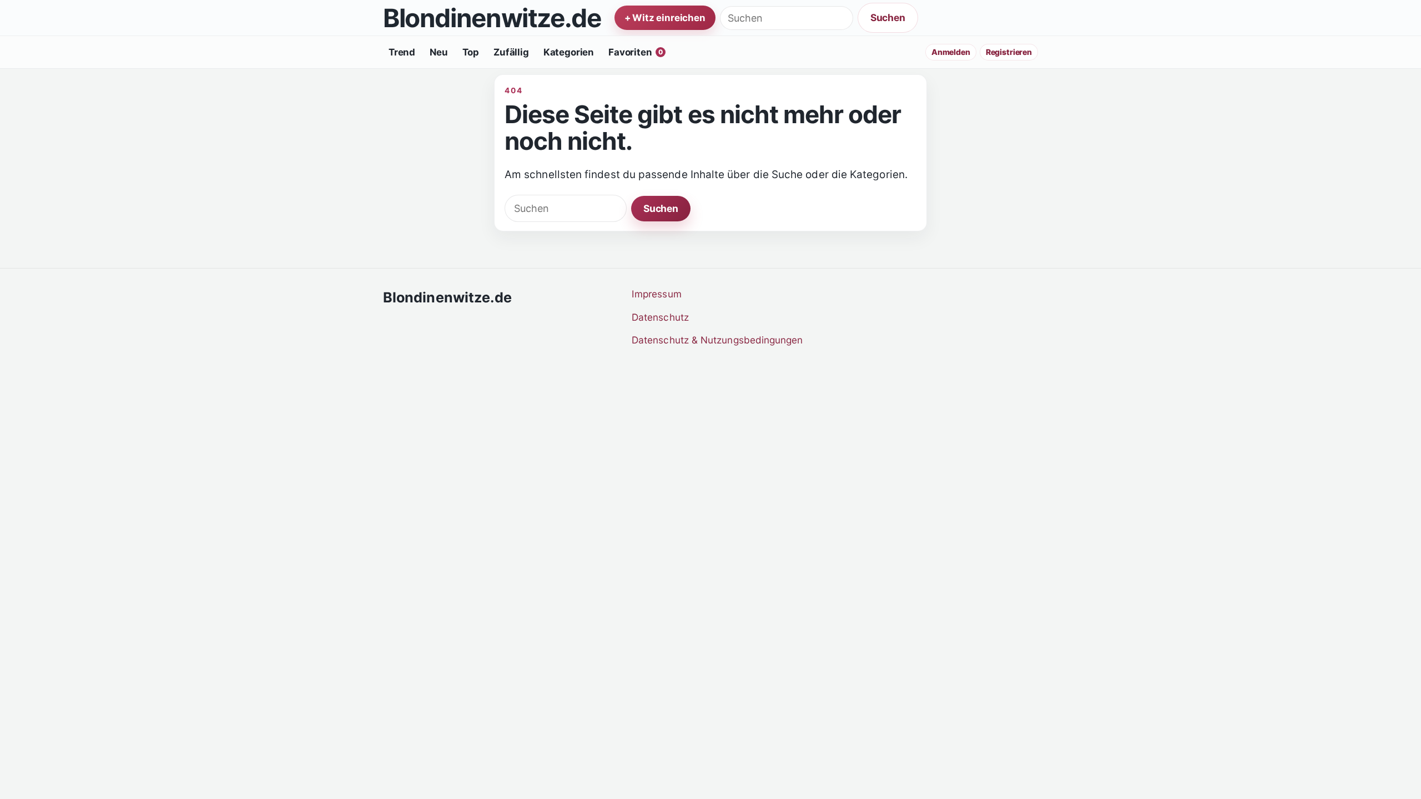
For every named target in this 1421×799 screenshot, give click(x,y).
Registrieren (1009, 52)
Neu (439, 52)
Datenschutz (660, 317)
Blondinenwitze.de (492, 18)
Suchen (887, 17)
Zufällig (511, 52)
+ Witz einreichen (665, 17)
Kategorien (568, 52)
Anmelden (950, 52)
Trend (402, 52)
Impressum (657, 294)
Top (471, 52)
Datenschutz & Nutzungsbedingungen (717, 340)
